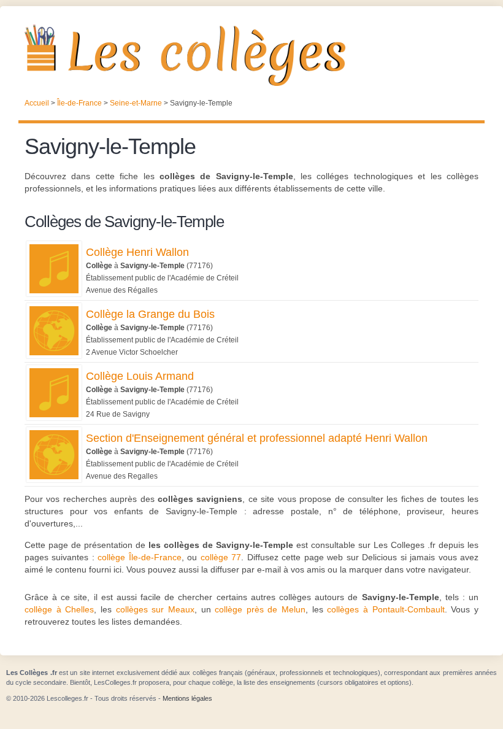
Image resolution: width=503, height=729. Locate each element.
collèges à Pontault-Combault (385, 609)
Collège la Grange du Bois (150, 314)
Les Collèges (251, 55)
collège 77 (221, 557)
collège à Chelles (59, 609)
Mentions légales (187, 698)
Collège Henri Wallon (137, 252)
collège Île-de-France (139, 557)
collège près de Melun (260, 609)
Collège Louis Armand (140, 376)
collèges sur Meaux (155, 609)
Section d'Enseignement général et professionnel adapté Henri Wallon (257, 438)
